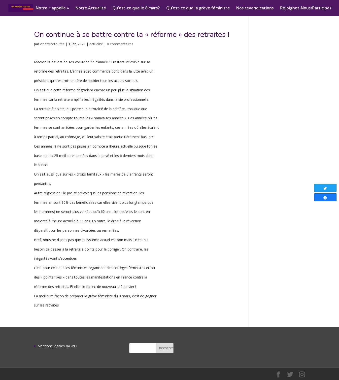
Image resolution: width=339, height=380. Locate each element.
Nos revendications (255, 8)
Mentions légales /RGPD (57, 346)
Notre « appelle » (52, 8)
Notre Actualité (90, 8)
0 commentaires (120, 44)
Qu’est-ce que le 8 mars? (136, 8)
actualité (96, 44)
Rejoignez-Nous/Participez (306, 8)
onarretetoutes (52, 44)
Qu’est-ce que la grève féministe (198, 8)
